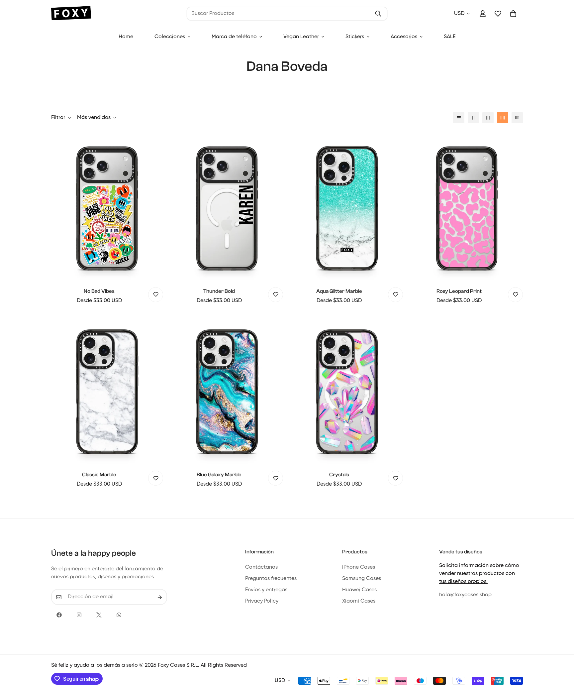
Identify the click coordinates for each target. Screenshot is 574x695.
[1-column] (458, 117)
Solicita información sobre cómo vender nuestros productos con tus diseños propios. (479, 574)
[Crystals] (347, 389)
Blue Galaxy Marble (219, 475)
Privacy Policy (261, 601)
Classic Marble (99, 475)
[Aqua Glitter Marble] (347, 206)
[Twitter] (99, 615)
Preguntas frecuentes (271, 579)
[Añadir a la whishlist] (155, 294)
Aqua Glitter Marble (339, 291)
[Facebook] (59, 615)
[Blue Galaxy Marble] (227, 389)
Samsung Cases (361, 579)
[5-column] (517, 117)
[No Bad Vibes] (107, 206)
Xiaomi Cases (358, 601)
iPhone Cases (358, 567)
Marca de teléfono (234, 37)
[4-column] (502, 117)
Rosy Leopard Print (459, 291)
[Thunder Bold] (227, 206)
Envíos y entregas (266, 590)
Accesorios (404, 37)
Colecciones (169, 37)
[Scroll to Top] (561, 658)
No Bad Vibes (99, 291)
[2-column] (473, 117)
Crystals (339, 475)
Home (126, 37)
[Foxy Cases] (71, 14)
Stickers (354, 37)
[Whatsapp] (119, 615)
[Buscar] (378, 13)
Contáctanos (261, 567)
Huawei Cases (359, 590)
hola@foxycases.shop (465, 595)
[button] (513, 13)
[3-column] (488, 117)
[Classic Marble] (107, 389)
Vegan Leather (301, 37)
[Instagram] (79, 615)
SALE (449, 37)
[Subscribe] (159, 597)
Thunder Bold (219, 291)
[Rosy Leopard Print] (467, 206)
